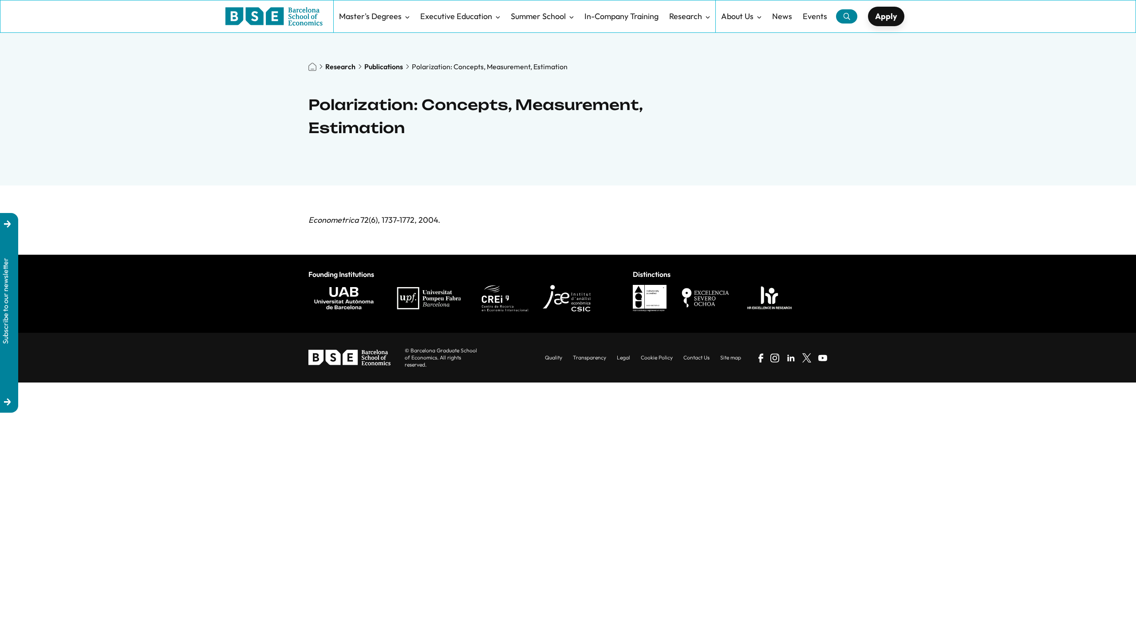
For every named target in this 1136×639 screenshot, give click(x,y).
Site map (730, 357)
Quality (553, 357)
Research (685, 16)
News (782, 16)
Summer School (538, 16)
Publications (383, 66)
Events (815, 16)
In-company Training (621, 16)
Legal (623, 357)
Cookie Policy (657, 357)
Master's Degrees (370, 16)
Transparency (589, 357)
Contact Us (696, 357)
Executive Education (456, 16)
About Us (737, 16)
